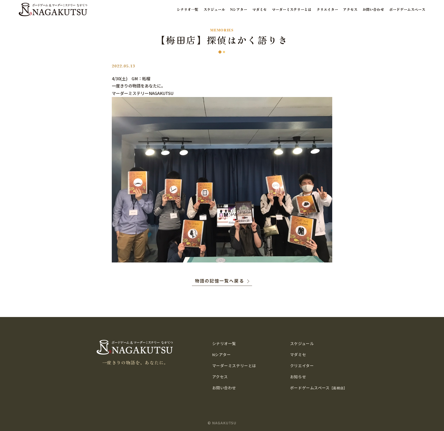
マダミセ (259, 9)
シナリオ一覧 (187, 9)
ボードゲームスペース (407, 9)
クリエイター (327, 9)
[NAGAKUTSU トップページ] (53, 9)
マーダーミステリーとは (291, 9)
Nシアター (238, 9)
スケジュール (214, 9)
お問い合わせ (373, 9)
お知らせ (298, 376)
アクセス (350, 9)
